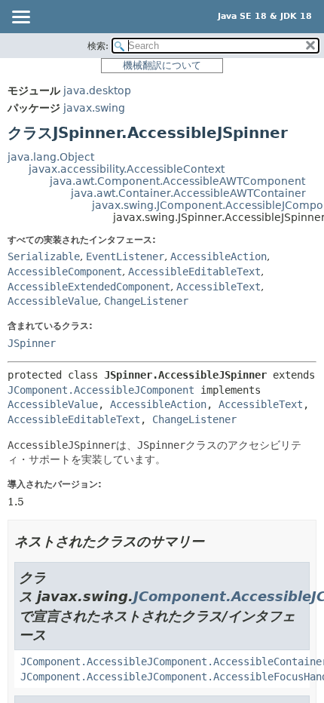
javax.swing (94, 108)
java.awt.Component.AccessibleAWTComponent (177, 181)
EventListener (125, 256)
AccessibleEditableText (194, 272)
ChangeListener (146, 301)
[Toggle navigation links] (20, 18)
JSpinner (32, 343)
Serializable (44, 256)
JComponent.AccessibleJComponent (101, 390)
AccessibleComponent (65, 272)
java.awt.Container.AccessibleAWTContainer (188, 193)
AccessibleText (218, 287)
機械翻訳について (162, 65)
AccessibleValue (53, 301)
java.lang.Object (51, 157)
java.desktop (97, 90)
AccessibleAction (218, 256)
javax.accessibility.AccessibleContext (127, 169)
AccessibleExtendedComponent (89, 287)
